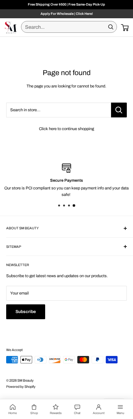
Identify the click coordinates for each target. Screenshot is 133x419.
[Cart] (125, 27)
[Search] (111, 26)
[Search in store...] (119, 110)
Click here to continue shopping (66, 129)
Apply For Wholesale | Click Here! (67, 13)
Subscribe (25, 311)
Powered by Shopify (21, 386)
